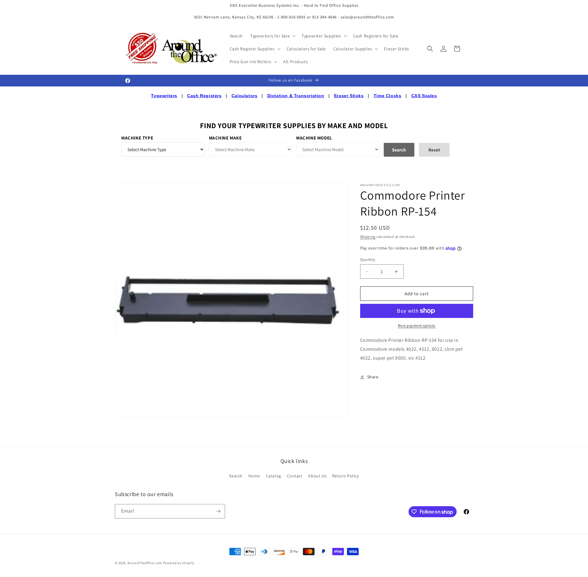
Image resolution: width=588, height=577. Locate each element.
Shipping (368, 236)
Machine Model (314, 138)
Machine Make (225, 138)
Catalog (273, 476)
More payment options (416, 325)
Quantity (367, 259)
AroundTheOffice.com (144, 563)
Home (254, 476)
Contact (295, 476)
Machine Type (137, 138)
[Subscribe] (218, 511)
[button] (272, 35)
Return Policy (345, 476)
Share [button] (373, 377)
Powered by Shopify (178, 563)
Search (236, 476)
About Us (317, 476)
